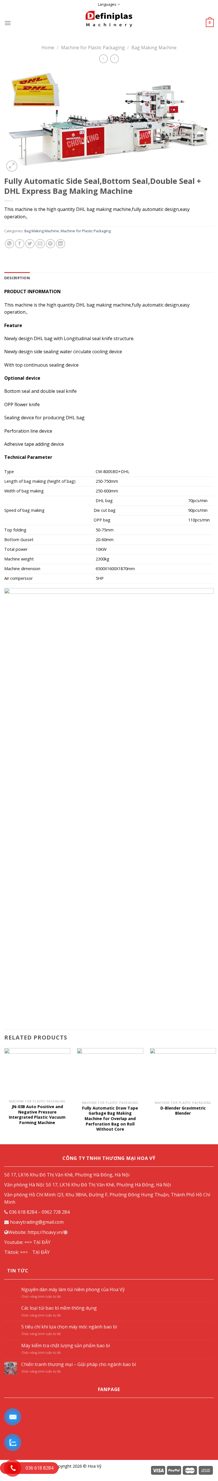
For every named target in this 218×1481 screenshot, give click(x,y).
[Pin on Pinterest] (50, 243)
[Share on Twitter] (30, 243)
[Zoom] (11, 166)
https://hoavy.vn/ (46, 1232)
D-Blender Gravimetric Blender (183, 1111)
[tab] (17, 278)
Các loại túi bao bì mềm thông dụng (59, 1308)
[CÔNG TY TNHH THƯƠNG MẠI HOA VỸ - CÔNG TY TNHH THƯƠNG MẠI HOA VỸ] (109, 23)
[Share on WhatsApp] (9, 243)
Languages (107, 4)
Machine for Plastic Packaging (93, 47)
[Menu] (7, 23)
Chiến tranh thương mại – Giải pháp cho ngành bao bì (78, 1364)
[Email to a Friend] (40, 243)
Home (47, 47)
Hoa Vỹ (94, 1466)
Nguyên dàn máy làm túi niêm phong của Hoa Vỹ (73, 1289)
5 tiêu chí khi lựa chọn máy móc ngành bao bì (69, 1327)
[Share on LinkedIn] (60, 243)
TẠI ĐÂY (42, 1242)
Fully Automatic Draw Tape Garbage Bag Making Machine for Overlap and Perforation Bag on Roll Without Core (110, 1119)
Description (17, 277)
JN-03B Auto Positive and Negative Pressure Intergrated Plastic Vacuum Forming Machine (37, 1114)
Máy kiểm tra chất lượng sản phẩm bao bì (65, 1345)
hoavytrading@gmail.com (37, 1222)
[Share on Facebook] (19, 243)
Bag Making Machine (154, 47)
